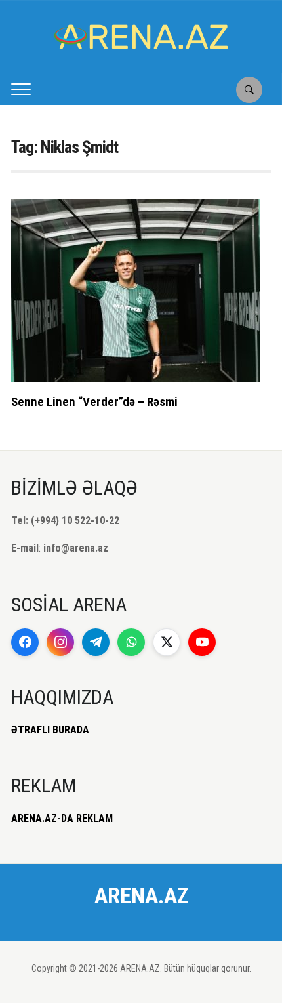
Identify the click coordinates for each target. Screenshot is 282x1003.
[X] (166, 642)
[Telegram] (96, 642)
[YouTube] (202, 642)
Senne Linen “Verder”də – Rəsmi (94, 401)
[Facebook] (25, 642)
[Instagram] (60, 642)
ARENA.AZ (141, 895)
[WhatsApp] (131, 642)
